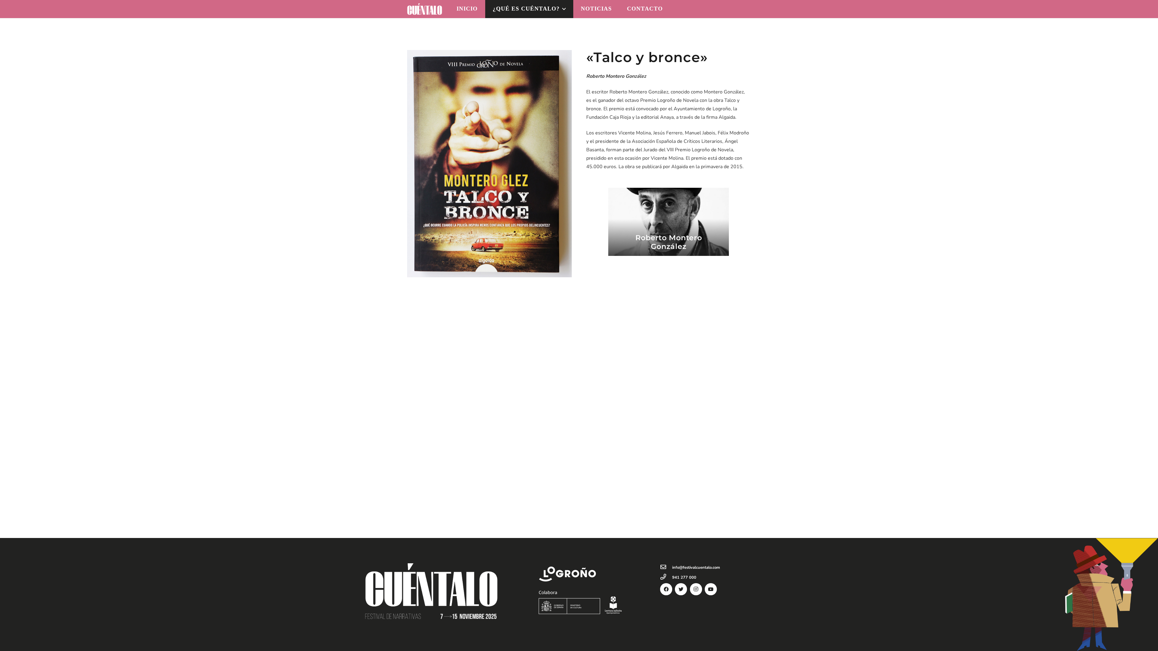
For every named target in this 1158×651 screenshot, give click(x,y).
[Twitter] (681, 589)
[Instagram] (696, 589)
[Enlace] (424, 9)
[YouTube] (711, 589)
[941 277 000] (666, 577)
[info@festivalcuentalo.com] (666, 567)
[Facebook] (666, 589)
